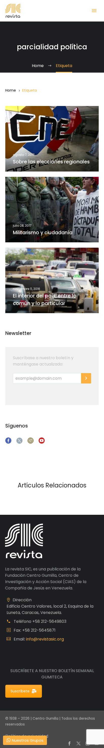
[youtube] (42, 441)
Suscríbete (20, 691)
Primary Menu (94, 10)
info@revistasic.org (45, 639)
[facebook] (8, 441)
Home (10, 90)
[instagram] (31, 441)
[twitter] (19, 441)
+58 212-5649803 (49, 621)
